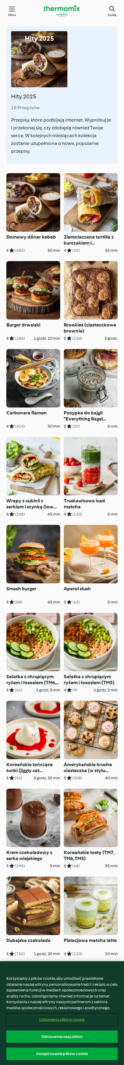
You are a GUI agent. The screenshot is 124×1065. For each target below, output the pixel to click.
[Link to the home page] (62, 11)
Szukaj (111, 15)
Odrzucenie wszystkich (62, 1036)
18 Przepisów (25, 107)
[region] (62, 1013)
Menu (12, 15)
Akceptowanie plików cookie (62, 1053)
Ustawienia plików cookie (62, 1019)
